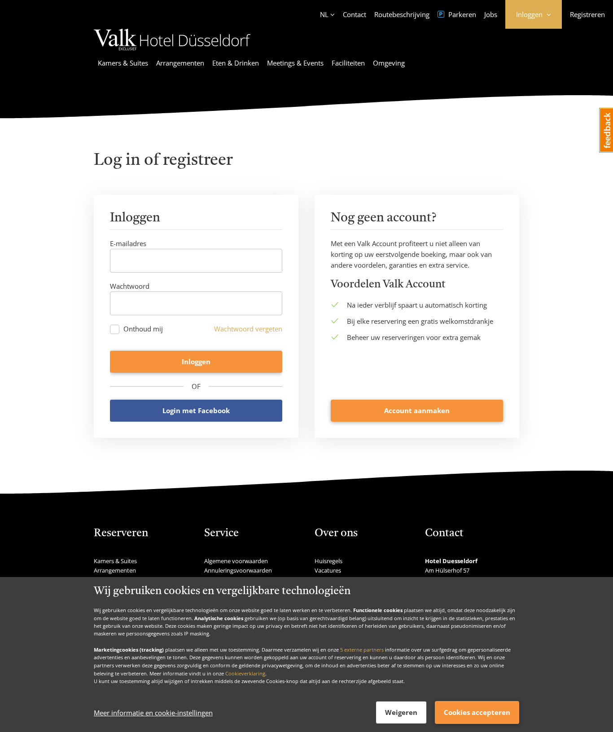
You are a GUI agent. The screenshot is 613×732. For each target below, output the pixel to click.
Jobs (490, 14)
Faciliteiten (348, 62)
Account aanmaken (417, 410)
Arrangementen (180, 62)
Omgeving (389, 62)
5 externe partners (362, 649)
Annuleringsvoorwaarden (238, 570)
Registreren (587, 14)
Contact (354, 14)
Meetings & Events (295, 62)
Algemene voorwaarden (236, 561)
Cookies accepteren (477, 712)
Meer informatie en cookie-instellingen (153, 712)
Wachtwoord (129, 286)
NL (324, 14)
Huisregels (328, 561)
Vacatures (328, 570)
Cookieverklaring (245, 673)
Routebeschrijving (401, 14)
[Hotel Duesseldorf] (172, 51)
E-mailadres (128, 243)
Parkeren (461, 14)
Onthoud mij (143, 329)
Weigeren (401, 712)
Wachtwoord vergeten (248, 328)
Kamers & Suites (123, 62)
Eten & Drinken (235, 62)
